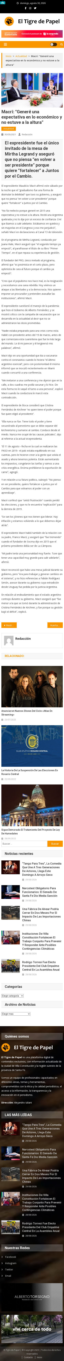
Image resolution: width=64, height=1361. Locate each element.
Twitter (9, 1269)
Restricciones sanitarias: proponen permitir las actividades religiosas (11, 625)
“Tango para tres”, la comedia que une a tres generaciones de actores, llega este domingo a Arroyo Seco (41, 869)
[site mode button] (53, 44)
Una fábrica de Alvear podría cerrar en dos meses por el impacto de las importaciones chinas (41, 914)
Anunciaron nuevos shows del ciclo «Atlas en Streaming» (26, 713)
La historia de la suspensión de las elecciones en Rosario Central (29, 772)
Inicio (39, 1357)
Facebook (10, 1256)
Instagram (10, 1263)
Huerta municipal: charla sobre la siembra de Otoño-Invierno (56, 625)
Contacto (28, 1357)
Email (8, 1275)
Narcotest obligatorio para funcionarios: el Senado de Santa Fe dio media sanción (39, 892)
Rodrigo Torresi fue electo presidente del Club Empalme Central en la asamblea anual (41, 966)
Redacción (27, 134)
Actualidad (8, 128)
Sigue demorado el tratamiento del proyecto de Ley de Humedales (30, 831)
